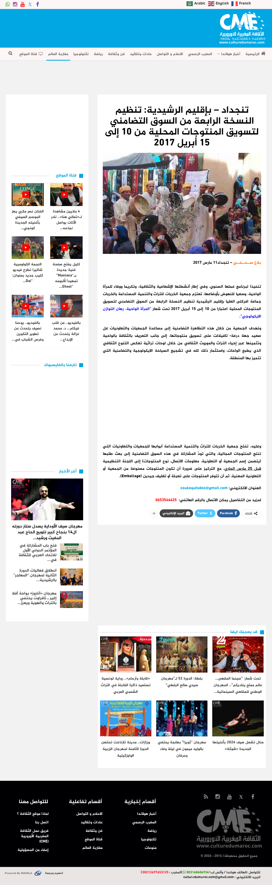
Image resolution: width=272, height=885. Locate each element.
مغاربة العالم (58, 54)
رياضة (98, 54)
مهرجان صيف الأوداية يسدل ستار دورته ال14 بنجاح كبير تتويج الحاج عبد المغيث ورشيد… (47, 532)
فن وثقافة (116, 54)
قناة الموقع (28, 54)
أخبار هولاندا (230, 54)
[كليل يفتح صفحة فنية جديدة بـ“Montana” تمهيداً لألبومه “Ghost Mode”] (66, 247)
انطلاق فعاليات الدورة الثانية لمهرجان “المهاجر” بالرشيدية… (35, 575)
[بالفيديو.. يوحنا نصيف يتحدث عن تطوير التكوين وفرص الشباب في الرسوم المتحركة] (28, 306)
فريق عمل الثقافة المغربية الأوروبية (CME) (34, 836)
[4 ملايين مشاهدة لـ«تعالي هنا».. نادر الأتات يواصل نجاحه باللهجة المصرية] (66, 194)
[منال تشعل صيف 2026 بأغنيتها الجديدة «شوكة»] (238, 718)
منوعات (150, 848)
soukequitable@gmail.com (204, 488)
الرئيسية (252, 54)
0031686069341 (198, 872)
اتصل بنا (42, 822)
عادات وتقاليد (141, 54)
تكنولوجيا (81, 54)
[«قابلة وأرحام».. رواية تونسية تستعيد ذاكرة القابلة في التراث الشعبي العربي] (125, 654)
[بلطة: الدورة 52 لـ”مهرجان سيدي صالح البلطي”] (181, 654)
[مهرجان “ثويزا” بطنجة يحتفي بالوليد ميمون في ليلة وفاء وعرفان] (181, 718)
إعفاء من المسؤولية (33, 850)
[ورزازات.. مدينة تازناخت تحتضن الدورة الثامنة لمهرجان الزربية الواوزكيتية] (125, 718)
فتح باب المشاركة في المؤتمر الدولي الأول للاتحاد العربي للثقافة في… (38, 552)
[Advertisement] (102, 27)
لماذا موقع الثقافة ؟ (33, 814)
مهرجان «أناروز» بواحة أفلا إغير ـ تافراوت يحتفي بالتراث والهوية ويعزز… (34, 598)
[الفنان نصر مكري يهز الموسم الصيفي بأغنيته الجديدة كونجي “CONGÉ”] (28, 194)
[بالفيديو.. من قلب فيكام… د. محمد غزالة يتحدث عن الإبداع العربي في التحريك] (66, 306)
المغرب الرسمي (200, 54)
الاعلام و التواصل (170, 54)
